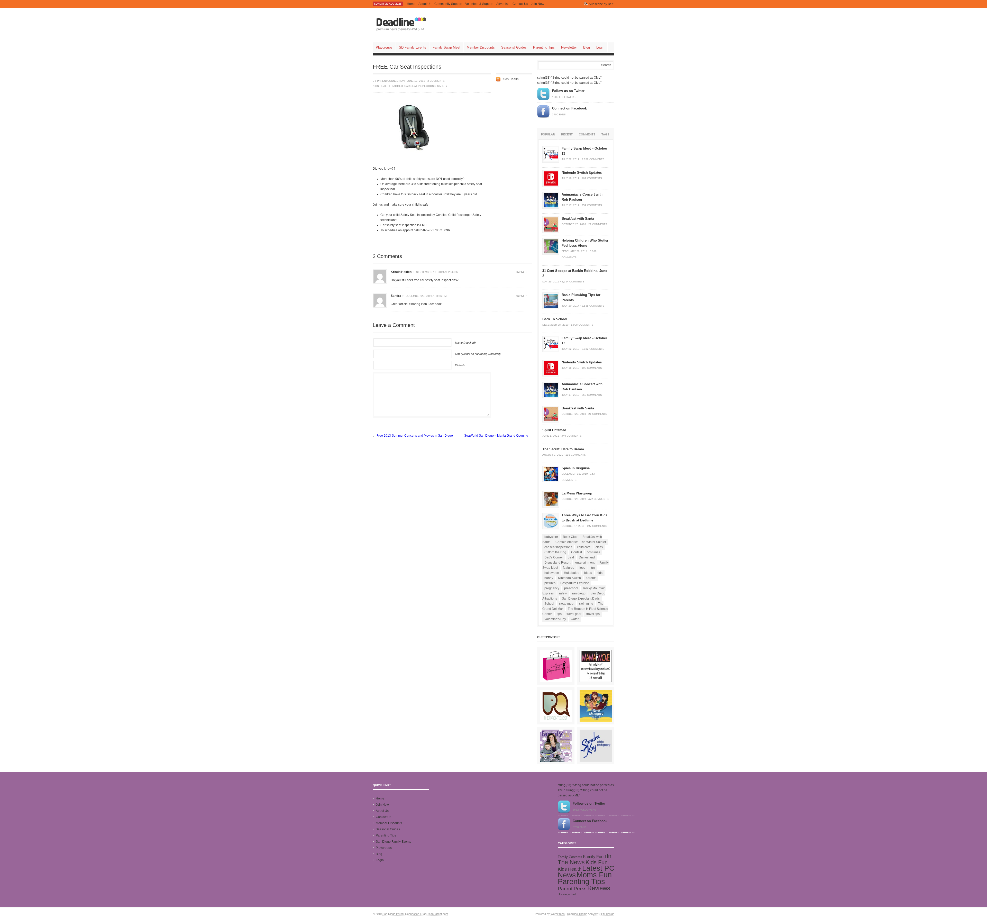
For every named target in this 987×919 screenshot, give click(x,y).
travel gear (573, 614)
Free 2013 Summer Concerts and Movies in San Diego (415, 435)
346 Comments (571, 435)
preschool (571, 588)
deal (571, 557)
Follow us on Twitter (568, 91)
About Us (424, 4)
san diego (579, 593)
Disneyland (587, 557)
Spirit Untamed (554, 430)
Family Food (594, 856)
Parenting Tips (544, 47)
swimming (586, 603)
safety (442, 86)
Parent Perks (572, 888)
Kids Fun (597, 862)
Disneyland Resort (557, 562)
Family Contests (570, 857)
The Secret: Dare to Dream (563, 449)
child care (584, 547)
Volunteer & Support (479, 4)
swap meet (566, 603)
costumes (593, 552)
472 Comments (598, 499)
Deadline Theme (577, 913)
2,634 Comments (573, 281)
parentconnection (391, 80)
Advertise (502, 4)
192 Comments (592, 178)
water (575, 619)
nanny (548, 578)
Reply (520, 271)
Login (600, 47)
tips (559, 614)
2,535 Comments (593, 305)
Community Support (448, 4)
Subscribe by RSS (601, 4)
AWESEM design (603, 913)
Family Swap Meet (446, 47)
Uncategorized (567, 894)
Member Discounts (481, 47)
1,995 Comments (582, 324)
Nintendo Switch (569, 578)
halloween (551, 573)
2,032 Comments (593, 159)
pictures (549, 583)
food (582, 567)
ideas (588, 573)
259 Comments (592, 205)
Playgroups (384, 47)
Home (411, 4)
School (549, 603)
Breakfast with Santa (578, 218)
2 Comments (436, 80)
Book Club (570, 537)
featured (568, 567)
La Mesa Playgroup (577, 493)
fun (592, 567)
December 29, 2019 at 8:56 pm (426, 296)
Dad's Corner (553, 557)
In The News (584, 859)
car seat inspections (420, 86)
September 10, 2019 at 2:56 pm (437, 272)
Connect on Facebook (569, 108)
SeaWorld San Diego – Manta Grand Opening (496, 435)
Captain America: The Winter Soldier (580, 542)
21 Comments (597, 224)
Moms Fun (594, 874)
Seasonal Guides (514, 47)
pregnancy (551, 588)
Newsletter (569, 47)
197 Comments (597, 526)
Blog (586, 47)
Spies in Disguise (576, 468)
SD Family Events (412, 47)
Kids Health (381, 86)
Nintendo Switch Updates (582, 172)
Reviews (598, 888)
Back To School (554, 319)
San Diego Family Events (393, 841)
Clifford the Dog (555, 552)
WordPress (558, 913)
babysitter (551, 537)
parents (591, 578)
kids (599, 573)
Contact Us (520, 4)
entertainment (585, 562)
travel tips (593, 614)
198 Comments (575, 454)
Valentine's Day (555, 619)
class (599, 547)
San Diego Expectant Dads (581, 598)
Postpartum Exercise (574, 583)
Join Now (537, 4)
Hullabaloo (571, 573)
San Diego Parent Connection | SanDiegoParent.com (415, 913)
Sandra (396, 296)
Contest (576, 552)
